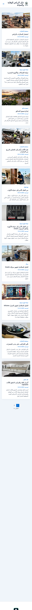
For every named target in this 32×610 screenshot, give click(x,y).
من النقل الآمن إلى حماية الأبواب (18, 190)
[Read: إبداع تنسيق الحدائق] (16, 97)
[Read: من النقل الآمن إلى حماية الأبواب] (16, 176)
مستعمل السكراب (24, 31)
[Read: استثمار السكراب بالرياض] (16, 20)
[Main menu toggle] (3, 4)
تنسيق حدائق (25, 108)
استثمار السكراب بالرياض (20, 34)
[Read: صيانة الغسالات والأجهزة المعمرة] (16, 59)
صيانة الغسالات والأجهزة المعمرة (18, 73)
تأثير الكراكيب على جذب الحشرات (17, 344)
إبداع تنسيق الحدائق (22, 111)
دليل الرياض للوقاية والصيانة (16, 3)
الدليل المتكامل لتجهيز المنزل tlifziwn (16, 305)
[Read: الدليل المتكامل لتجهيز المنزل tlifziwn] (16, 292)
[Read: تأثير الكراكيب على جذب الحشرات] (16, 330)
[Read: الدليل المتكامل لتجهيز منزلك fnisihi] (16, 253)
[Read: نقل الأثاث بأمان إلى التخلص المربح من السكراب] (16, 136)
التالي (16, 408)
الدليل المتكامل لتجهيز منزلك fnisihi (16, 267)
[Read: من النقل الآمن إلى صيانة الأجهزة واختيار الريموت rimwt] (16, 213)
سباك (27, 264)
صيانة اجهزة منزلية (24, 69)
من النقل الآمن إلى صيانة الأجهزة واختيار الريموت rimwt (17, 228)
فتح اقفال (26, 187)
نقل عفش (25, 379)
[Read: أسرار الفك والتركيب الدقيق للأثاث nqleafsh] (16, 369)
